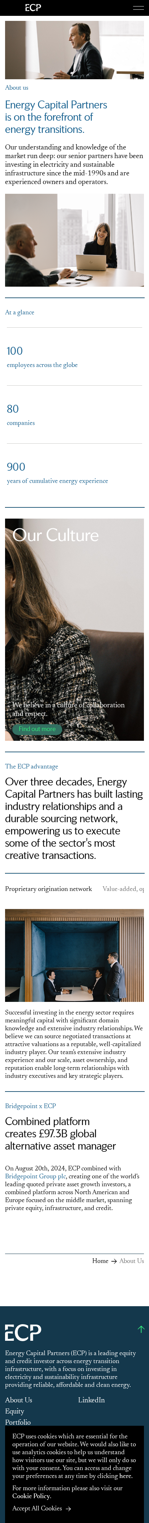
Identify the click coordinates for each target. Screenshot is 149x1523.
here (125, 1476)
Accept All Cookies (37, 1509)
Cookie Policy (31, 1496)
